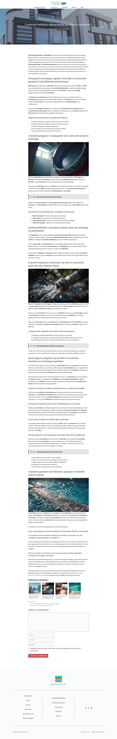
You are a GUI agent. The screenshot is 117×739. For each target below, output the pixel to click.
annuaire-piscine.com (20, 731)
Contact (28, 705)
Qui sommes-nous (28, 714)
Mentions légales (28, 718)
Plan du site (28, 709)
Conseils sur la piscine (58, 702)
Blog (82, 7)
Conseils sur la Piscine (40, 7)
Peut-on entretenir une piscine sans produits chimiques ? (45, 603)
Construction (53, 7)
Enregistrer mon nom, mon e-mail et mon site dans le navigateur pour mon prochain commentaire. (55, 649)
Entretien (64, 7)
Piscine (74, 7)
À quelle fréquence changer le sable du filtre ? (42, 605)
